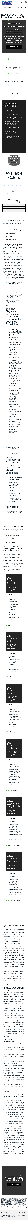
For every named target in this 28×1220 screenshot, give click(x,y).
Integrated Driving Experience (11, 234)
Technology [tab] (13, 162)
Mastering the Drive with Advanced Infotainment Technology (15, 485)
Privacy (20, 1212)
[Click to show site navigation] (25, 7)
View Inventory (14, 47)
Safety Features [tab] (14, 164)
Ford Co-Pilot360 (11, 542)
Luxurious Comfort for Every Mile (15, 478)
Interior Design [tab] (13, 158)
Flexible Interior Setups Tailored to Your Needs (15, 499)
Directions (19, 7)
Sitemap (16, 1212)
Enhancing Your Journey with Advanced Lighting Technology (15, 492)
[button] (7, 8)
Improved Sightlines (11, 539)
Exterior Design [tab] (14, 156)
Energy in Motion (11, 239)
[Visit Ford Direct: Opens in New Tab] (14, 1216)
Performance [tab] (14, 160)
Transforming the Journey (13, 230)
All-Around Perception (12, 535)
